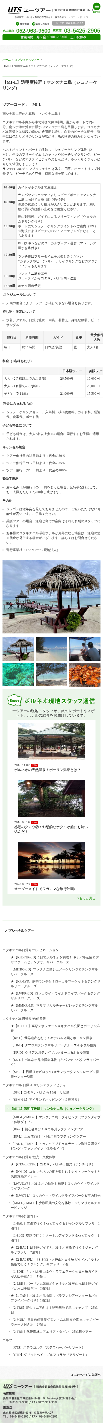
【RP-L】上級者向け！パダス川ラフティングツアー (48, 1136)
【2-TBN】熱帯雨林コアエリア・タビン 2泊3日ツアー (51, 1332)
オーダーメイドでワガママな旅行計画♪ (45, 889)
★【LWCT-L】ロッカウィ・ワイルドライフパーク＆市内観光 (55, 1195)
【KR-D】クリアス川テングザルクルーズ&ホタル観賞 (50, 1052)
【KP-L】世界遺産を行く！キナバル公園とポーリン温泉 (51, 1038)
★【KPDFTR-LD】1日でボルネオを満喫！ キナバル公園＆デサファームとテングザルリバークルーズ (55, 959)
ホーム (6, 59)
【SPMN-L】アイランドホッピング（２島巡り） (46, 1100)
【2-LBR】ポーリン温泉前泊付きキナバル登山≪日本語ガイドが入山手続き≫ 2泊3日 (54, 1286)
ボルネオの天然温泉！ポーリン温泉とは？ (47, 770)
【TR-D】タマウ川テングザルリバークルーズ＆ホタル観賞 (53, 1045)
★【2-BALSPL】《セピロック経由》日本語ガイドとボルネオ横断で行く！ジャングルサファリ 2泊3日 (55, 1262)
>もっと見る (87, 898)
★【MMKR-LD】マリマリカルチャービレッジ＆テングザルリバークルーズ (54, 1008)
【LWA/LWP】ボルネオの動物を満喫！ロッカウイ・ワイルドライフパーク (55, 1186)
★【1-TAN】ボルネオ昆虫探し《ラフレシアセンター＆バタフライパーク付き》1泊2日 (54, 1298)
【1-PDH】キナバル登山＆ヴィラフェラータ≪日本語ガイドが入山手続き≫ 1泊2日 (54, 1274)
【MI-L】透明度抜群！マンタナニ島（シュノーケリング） (53, 1109)
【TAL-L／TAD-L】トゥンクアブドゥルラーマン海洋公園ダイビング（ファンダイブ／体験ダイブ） (55, 1146)
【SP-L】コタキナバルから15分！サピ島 (40, 1092)
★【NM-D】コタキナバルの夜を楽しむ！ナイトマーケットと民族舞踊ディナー (55, 1174)
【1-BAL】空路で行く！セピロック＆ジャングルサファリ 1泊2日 (55, 1226)
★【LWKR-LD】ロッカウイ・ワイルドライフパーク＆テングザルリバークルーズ (55, 996)
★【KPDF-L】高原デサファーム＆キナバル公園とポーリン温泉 (55, 1028)
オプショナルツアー (27, 59)
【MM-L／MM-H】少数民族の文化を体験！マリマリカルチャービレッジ (55, 1205)
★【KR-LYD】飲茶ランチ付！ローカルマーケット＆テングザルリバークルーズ (55, 983)
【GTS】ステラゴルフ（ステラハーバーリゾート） (48, 1347)
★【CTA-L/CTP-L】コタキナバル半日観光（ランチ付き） (53, 1164)
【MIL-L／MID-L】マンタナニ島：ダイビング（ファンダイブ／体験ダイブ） (55, 1119)
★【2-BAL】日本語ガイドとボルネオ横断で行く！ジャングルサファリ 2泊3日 (54, 1250)
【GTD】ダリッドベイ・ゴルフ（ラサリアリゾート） (50, 1355)
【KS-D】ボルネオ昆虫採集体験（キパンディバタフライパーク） (55, 1062)
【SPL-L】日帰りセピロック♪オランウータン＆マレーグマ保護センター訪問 (55, 1074)
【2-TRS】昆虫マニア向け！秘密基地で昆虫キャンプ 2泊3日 (54, 1310)
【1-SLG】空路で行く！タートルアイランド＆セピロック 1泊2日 (55, 1238)
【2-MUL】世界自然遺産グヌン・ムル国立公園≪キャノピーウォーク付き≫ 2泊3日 (55, 1322)
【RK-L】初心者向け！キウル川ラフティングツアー (48, 1129)
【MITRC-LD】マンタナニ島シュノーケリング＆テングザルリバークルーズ (54, 971)
